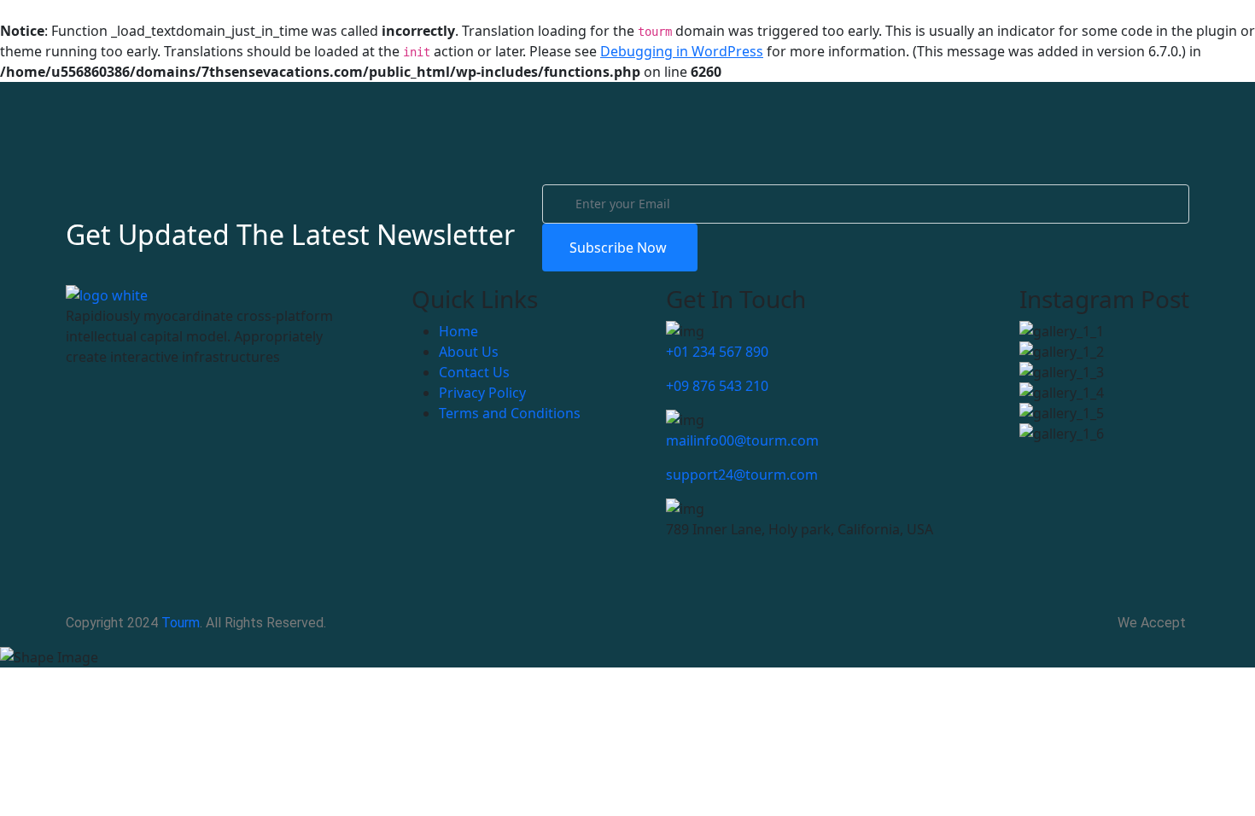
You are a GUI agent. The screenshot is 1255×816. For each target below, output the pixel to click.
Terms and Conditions (510, 413)
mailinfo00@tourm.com (742, 440)
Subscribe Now (619, 247)
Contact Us (474, 372)
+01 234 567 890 (717, 351)
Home (458, 331)
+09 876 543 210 (717, 385)
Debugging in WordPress (681, 51)
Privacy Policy (482, 392)
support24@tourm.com (742, 474)
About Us (469, 351)
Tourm (180, 623)
